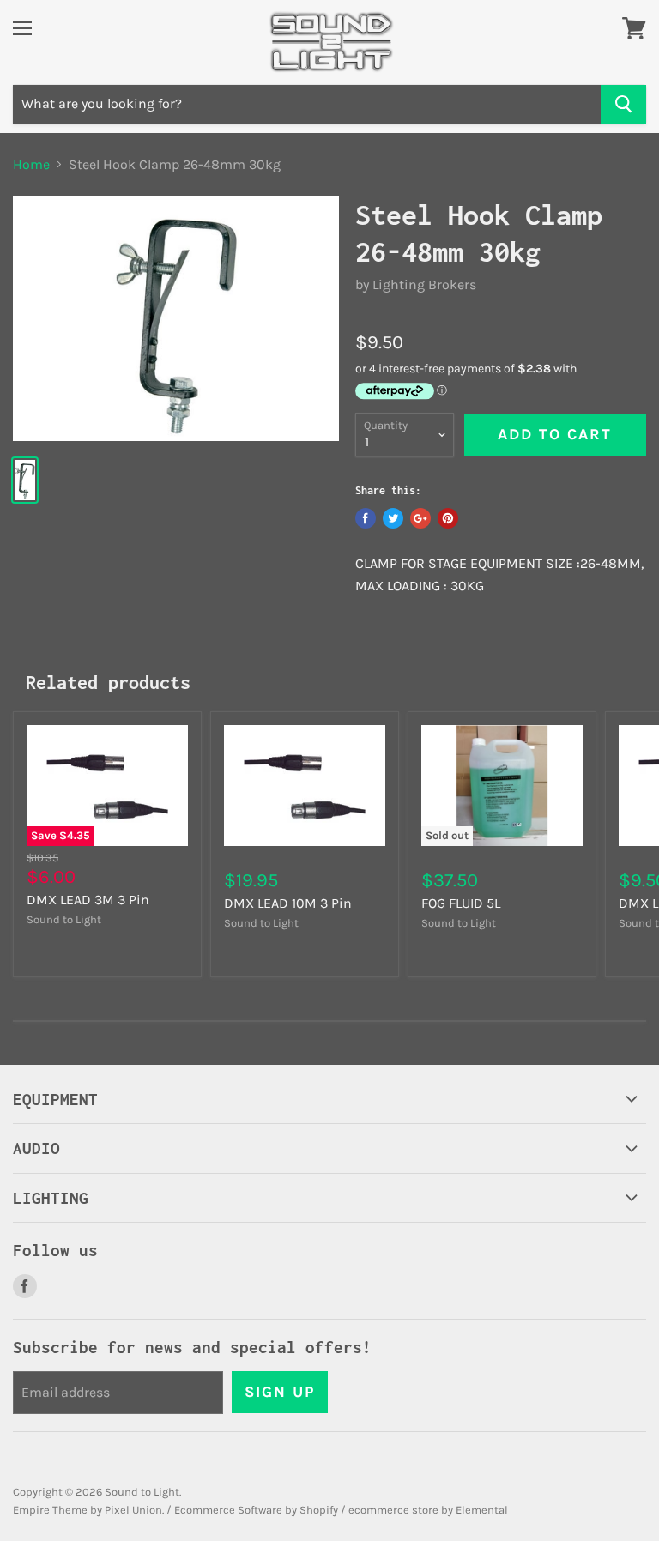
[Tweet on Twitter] (393, 518)
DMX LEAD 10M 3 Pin (288, 903)
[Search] (623, 104)
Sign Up (280, 1391)
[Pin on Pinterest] (448, 518)
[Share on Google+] (420, 518)
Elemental (482, 1509)
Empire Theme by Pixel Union (87, 1509)
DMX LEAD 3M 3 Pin (88, 899)
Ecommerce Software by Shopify (256, 1509)
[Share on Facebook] (365, 518)
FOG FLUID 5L (460, 903)
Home (31, 164)
